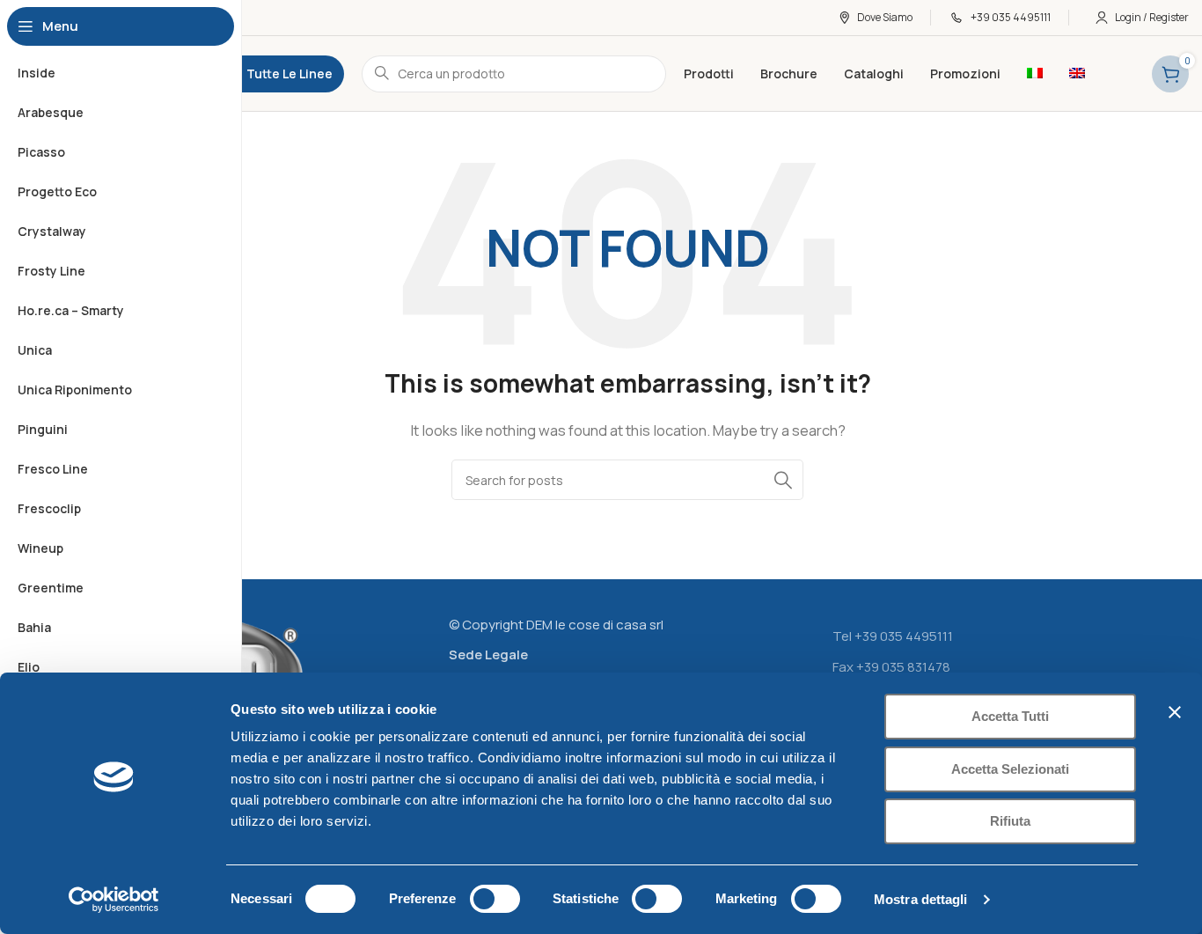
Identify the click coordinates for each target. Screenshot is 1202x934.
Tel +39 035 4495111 (892, 636)
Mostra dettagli (921, 899)
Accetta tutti (1010, 716)
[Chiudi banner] (1175, 712)
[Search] (783, 480)
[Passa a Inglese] (1077, 73)
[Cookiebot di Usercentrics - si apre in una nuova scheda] (114, 899)
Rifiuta (1010, 820)
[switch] (495, 899)
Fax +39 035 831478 (891, 667)
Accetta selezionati (1010, 768)
